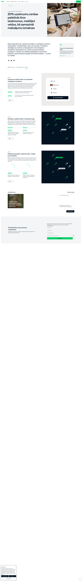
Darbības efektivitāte (20, 67)
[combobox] (60, 236)
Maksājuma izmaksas (11, 67)
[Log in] (74, 1)
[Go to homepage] (2, 1)
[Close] (16, 566)
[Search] (71, 1)
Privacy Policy (49, 224)
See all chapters (70, 211)
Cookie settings (8, 578)
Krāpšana (26, 67)
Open (10, 100)
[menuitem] (8, 1)
